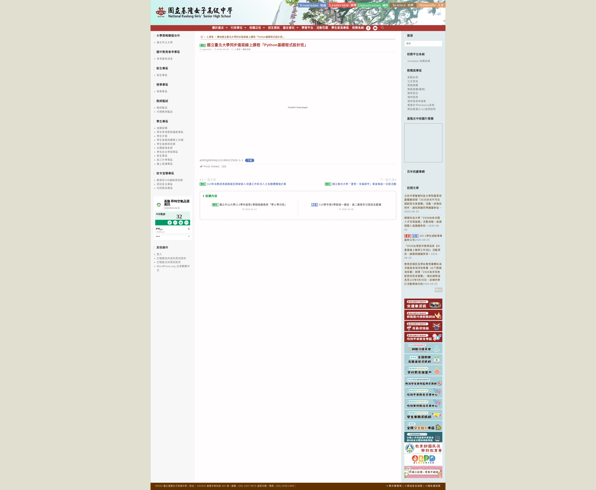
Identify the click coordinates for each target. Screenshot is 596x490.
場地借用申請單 (416, 101)
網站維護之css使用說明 (421, 109)
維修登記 (412, 93)
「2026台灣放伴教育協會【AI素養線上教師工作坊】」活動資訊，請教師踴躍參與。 (422, 250)
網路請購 (412, 85)
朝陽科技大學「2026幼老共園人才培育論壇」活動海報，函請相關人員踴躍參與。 (423, 222)
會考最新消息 (165, 58)
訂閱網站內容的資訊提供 (171, 258)
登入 (159, 254)
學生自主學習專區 (167, 152)
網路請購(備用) (416, 89)
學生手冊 (162, 136)
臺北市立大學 (165, 42)
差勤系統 (412, 77)
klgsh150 (207, 49)
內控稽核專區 (165, 188)
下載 (249, 160)
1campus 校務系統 (418, 61)
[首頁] (202, 37)
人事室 (238, 49)
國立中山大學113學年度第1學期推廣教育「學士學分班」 (250, 204)
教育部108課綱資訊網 (170, 180)
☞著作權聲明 (394, 486)
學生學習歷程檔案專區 (170, 132)
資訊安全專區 (165, 184)
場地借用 (412, 97)
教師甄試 (162, 107)
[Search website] (382, 28)
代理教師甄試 (165, 111)
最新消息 (247, 49)
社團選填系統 (165, 148)
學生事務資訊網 (166, 144)
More (438, 290)
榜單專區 (162, 91)
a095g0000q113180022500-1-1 (221, 160)
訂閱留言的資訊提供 (169, 262)
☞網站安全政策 (413, 486)
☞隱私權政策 (433, 486)
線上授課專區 (165, 164)
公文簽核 (412, 81)
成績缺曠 (162, 128)
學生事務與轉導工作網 (170, 140)
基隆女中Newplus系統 (421, 105)
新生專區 (162, 75)
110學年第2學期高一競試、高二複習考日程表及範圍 (346, 204)
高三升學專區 (165, 160)
